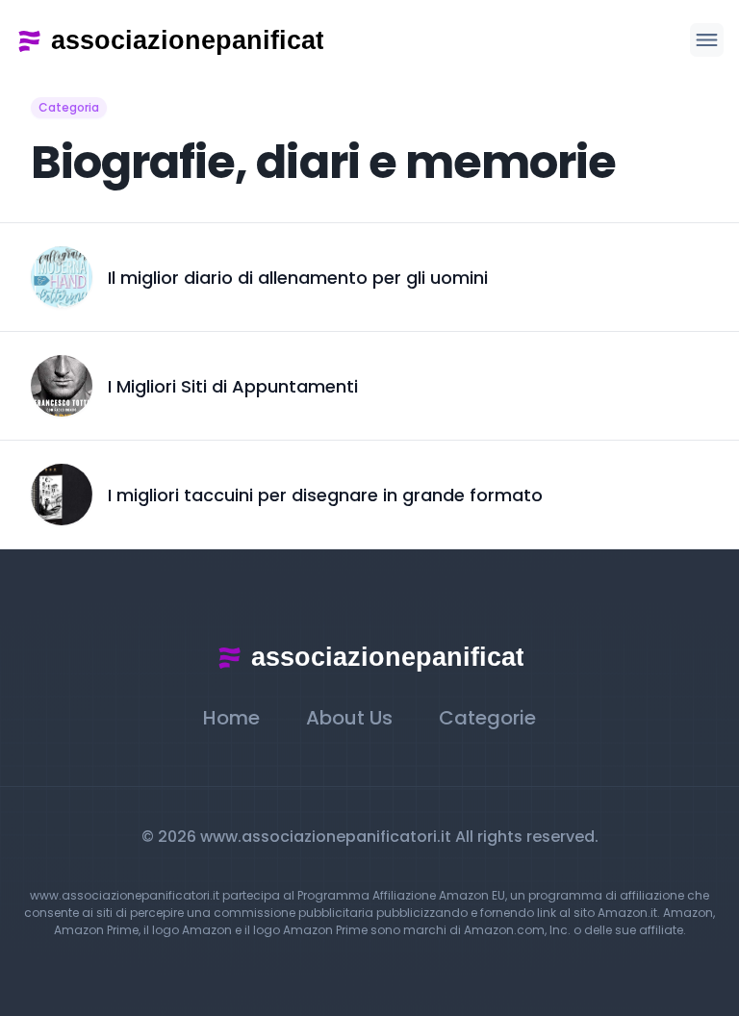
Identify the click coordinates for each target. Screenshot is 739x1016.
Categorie (487, 717)
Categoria (68, 107)
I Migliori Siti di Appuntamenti (233, 386)
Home (231, 717)
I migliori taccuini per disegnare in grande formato (325, 495)
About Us (349, 717)
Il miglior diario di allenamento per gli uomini (298, 278)
